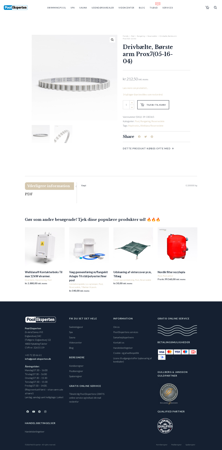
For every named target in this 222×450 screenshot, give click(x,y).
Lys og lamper (92, 284)
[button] (112, 39)
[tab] (51, 186)
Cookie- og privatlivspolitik (126, 353)
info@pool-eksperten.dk (38, 358)
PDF (29, 194)
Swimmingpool (76, 327)
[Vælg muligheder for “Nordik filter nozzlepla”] (164, 260)
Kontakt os (118, 342)
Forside (126, 36)
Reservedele (152, 36)
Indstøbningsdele (77, 284)
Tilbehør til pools (89, 287)
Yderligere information (48, 186)
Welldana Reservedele (151, 125)
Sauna (72, 337)
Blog (71, 347)
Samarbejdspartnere (123, 337)
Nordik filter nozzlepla (171, 272)
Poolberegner (76, 371)
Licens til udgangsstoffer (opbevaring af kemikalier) (132, 360)
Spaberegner (75, 376)
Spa (71, 332)
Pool (132, 36)
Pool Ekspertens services (125, 332)
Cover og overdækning (123, 280)
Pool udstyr (168, 276)
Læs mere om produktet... (135, 88)
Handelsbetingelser (34, 431)
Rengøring (141, 36)
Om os (116, 327)
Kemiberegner (76, 365)
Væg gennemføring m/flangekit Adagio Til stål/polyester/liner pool (88, 276)
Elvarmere (29, 280)
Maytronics (133, 125)
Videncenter (75, 342)
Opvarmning (41, 280)
